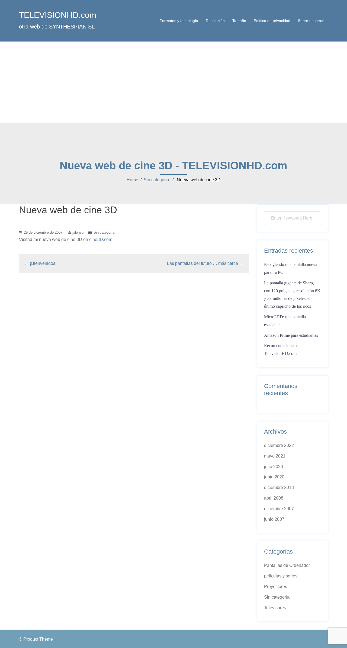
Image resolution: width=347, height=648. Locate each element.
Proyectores (275, 586)
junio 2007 (274, 519)
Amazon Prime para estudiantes (291, 335)
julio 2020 (273, 466)
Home (132, 179)
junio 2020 (274, 477)
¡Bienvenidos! (43, 263)
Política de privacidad (272, 20)
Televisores (275, 607)
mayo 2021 (274, 456)
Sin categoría (156, 179)
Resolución (215, 20)
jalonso (77, 232)
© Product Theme (36, 639)
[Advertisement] (173, 82)
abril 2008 (273, 498)
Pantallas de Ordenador (287, 565)
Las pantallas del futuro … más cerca (202, 263)
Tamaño (239, 20)
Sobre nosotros (311, 20)
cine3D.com (100, 239)
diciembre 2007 (279, 508)
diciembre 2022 (279, 445)
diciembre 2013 (279, 487)
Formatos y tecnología (179, 20)
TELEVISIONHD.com (57, 15)
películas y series (280, 576)
